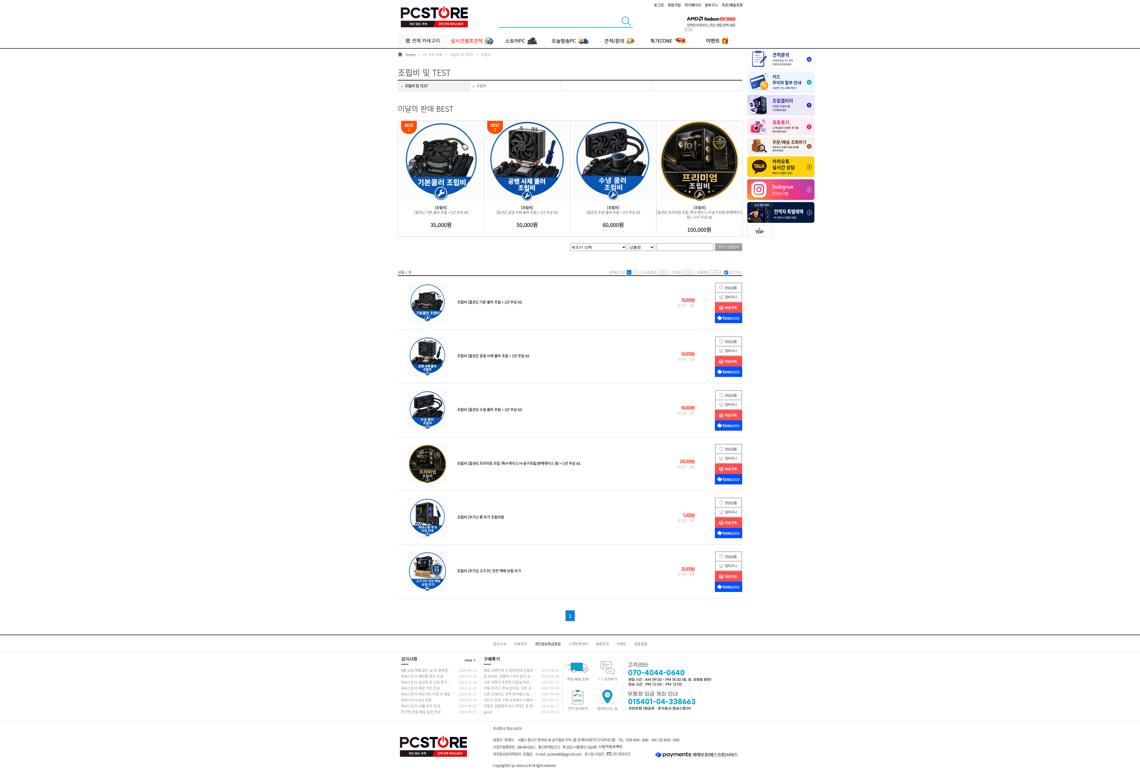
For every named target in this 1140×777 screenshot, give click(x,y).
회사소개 (499, 644)
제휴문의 (602, 644)
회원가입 (674, 5)
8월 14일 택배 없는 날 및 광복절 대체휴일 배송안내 (438, 670)
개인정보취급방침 (548, 644)
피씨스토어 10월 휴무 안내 (420, 706)
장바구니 (711, 5)
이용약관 (520, 644)
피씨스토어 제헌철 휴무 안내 (422, 676)
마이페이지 (693, 5)
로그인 (659, 5)
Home (410, 54)
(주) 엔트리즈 (621, 754)
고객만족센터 (578, 644)
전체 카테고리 (425, 41)
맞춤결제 (640, 644)
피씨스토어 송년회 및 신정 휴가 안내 (428, 682)
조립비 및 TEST (461, 54)
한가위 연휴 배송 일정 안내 (421, 712)
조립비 (486, 54)
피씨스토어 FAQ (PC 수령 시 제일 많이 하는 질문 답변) (441, 694)
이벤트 (621, 644)
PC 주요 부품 (432, 54)
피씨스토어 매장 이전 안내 (420, 688)
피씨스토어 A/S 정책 (416, 700)
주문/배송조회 (732, 5)
